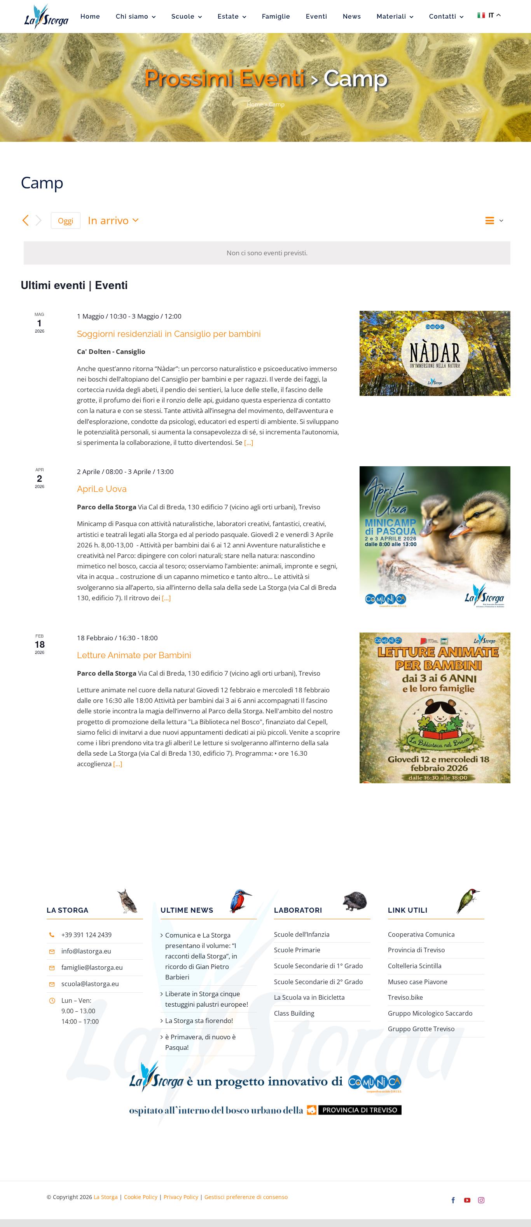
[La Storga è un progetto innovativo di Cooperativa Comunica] (265, 1063)
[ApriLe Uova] (435, 540)
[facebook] (453, 1200)
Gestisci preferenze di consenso (246, 1197)
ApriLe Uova (102, 489)
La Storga (106, 1197)
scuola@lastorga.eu (90, 984)
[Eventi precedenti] (25, 220)
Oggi (65, 221)
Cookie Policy (140, 1197)
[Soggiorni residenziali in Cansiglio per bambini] (435, 353)
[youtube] (467, 1200)
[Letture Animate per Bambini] (435, 708)
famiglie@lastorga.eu (92, 967)
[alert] (267, 252)
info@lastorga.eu (86, 951)
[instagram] (481, 1200)
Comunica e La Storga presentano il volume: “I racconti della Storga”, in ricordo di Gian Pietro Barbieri (201, 956)
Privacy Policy (181, 1197)
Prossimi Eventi (224, 78)
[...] (248, 442)
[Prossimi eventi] (39, 220)
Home (255, 104)
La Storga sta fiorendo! (199, 1020)
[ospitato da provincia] (265, 1096)
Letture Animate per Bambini (134, 655)
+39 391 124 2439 (86, 935)
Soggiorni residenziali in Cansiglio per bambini (169, 334)
